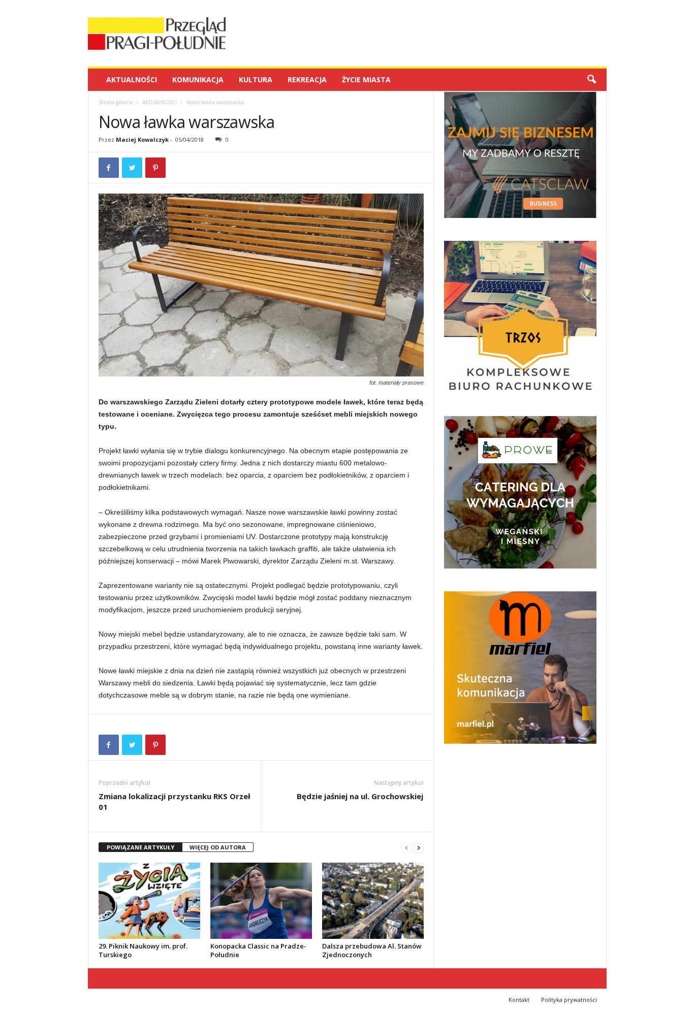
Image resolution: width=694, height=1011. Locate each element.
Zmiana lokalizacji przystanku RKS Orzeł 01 (174, 801)
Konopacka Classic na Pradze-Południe (258, 950)
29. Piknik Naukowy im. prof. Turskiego (143, 950)
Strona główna (116, 102)
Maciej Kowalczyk (142, 139)
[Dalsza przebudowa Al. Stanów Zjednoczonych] (373, 901)
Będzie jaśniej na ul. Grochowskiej (360, 796)
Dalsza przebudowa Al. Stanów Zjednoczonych (372, 950)
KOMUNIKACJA (198, 79)
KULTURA (255, 79)
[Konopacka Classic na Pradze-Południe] (261, 901)
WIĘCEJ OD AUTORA (218, 847)
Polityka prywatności (569, 999)
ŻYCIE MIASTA (366, 79)
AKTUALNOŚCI (131, 79)
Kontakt (519, 999)
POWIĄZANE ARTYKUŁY (140, 847)
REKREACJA (307, 79)
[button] (591, 80)
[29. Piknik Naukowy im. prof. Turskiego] (149, 901)
